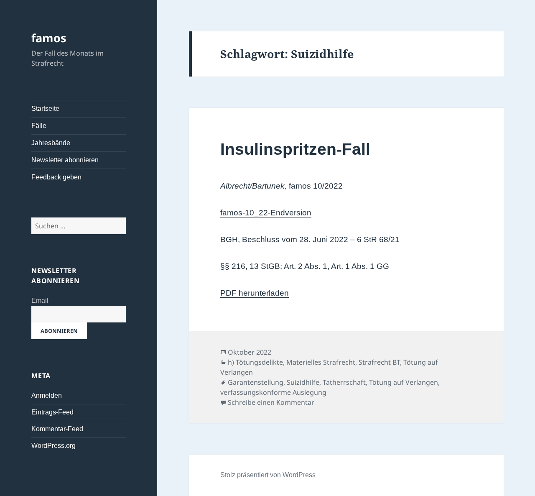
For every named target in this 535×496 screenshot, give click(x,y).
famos (48, 38)
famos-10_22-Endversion (265, 212)
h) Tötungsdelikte (255, 362)
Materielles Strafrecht (320, 362)
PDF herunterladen (254, 293)
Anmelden (46, 395)
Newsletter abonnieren (65, 160)
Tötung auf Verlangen (403, 382)
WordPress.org (53, 445)
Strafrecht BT (379, 362)
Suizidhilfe (303, 382)
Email (39, 300)
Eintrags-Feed (52, 412)
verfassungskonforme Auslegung (273, 392)
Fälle (38, 125)
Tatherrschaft (344, 382)
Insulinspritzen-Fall (295, 149)
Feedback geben (56, 177)
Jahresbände (50, 142)
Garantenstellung (255, 382)
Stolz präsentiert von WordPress (268, 474)
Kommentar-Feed (57, 428)
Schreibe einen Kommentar (271, 402)
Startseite (45, 108)
